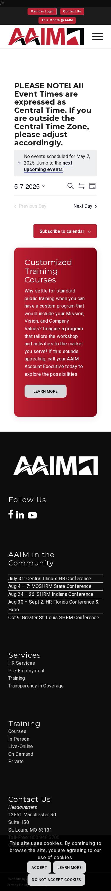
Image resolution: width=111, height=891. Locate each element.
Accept (39, 867)
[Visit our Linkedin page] (22, 511)
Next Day (82, 206)
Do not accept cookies (56, 879)
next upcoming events (48, 166)
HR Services (21, 663)
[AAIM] (46, 36)
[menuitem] (42, 11)
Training (16, 678)
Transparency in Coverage (36, 686)
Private (16, 761)
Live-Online (20, 746)
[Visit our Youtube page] (32, 512)
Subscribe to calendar (62, 231)
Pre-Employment (26, 671)
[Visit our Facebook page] (10, 511)
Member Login (42, 11)
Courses (17, 731)
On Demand (20, 754)
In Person (18, 739)
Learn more (69, 867)
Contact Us (72, 11)
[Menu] (94, 36)
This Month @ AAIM (57, 20)
